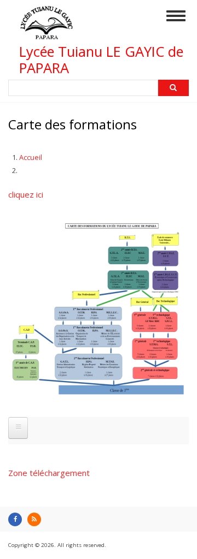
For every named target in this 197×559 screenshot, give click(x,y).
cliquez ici (25, 194)
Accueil (30, 157)
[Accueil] (46, 34)
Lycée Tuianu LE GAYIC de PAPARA (101, 60)
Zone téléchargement (49, 472)
